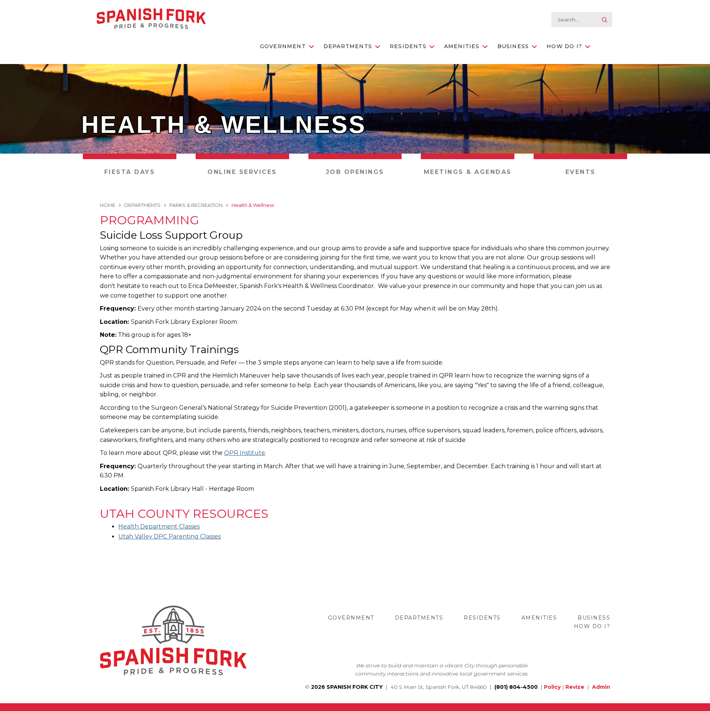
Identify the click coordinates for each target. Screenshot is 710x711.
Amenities (462, 46)
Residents (408, 46)
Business (513, 46)
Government (283, 46)
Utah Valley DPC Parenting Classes (169, 536)
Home (107, 205)
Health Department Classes (159, 526)
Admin (601, 687)
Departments (348, 46)
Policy (552, 687)
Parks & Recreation (196, 205)
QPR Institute (244, 452)
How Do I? (564, 46)
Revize (574, 687)
